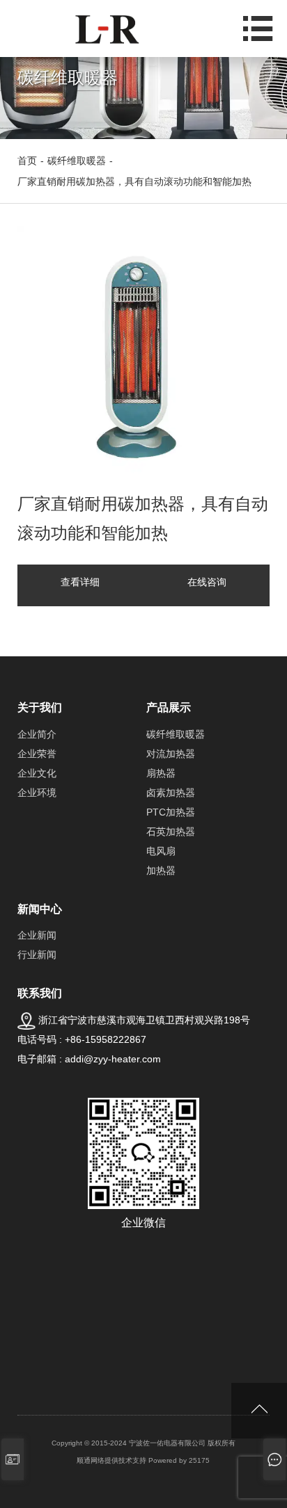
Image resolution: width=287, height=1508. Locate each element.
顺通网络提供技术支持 (111, 1460)
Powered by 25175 (179, 1460)
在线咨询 (206, 581)
